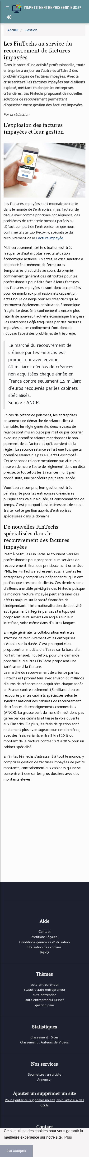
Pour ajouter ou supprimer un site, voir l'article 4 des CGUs (44, 1103)
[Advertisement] (44, 831)
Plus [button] (68, 1137)
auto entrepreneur (45, 985)
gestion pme (44, 1005)
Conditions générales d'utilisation (44, 942)
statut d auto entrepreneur (44, 990)
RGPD (44, 953)
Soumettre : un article (44, 1075)
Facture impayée (49, 238)
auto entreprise (44, 995)
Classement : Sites (44, 1038)
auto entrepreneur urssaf (44, 1000)
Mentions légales (44, 937)
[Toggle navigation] (9, 17)
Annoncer (44, 1080)
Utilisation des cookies (44, 947)
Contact (44, 932)
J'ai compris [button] (16, 1151)
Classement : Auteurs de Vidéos (44, 1043)
